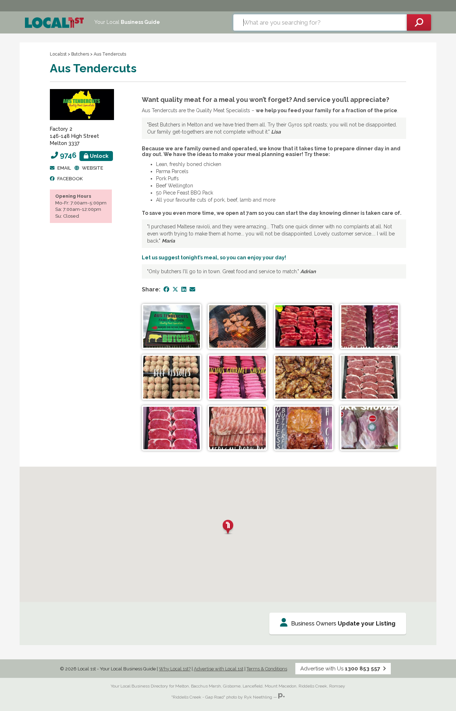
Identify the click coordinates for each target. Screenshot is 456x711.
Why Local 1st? (175, 668)
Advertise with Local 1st (218, 668)
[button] (228, 527)
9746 (84, 155)
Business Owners (343, 623)
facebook (70, 178)
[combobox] (320, 22)
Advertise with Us (340, 668)
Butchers (80, 54)
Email (64, 168)
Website (92, 168)
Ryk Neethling (258, 697)
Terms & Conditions (267, 668)
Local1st (58, 54)
